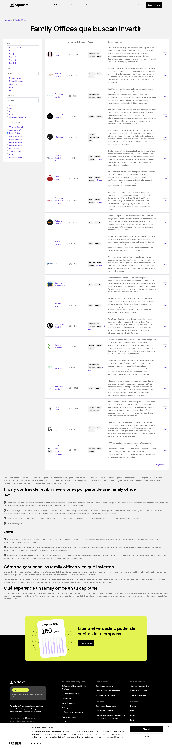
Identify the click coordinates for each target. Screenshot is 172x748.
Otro (11, 154)
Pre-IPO (12, 63)
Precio (88, 5)
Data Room (66, 698)
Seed (11, 54)
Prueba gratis (86, 643)
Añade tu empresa (138, 695)
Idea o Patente (15, 48)
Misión (133, 706)
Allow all (146, 729)
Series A (12, 57)
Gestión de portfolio (104, 686)
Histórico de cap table (105, 695)
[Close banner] (168, 726)
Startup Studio (15, 151)
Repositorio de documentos (108, 691)
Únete (132, 715)
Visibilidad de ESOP (138, 691)
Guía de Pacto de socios (72, 712)
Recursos (74, 5)
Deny (146, 737)
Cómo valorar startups (71, 693)
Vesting (65, 707)
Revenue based (15, 157)
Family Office (14, 133)
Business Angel (15, 139)
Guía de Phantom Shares (141, 686)
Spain (11, 87)
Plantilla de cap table (105, 710)
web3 (11, 108)
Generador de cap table (106, 706)
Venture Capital (16, 127)
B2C (11, 111)
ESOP (64, 721)
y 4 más (99, 159)
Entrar (140, 5)
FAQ (132, 720)
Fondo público (15, 142)
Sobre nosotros (103, 5)
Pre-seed (13, 51)
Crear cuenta (154, 5)
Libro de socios (68, 703)
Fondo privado (15, 145)
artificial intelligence (17, 117)
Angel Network (15, 136)
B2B (11, 114)
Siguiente (160, 464)
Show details (36, 743)
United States (15, 78)
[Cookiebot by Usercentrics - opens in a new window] (15, 743)
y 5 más (99, 180)
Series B (12, 60)
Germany (13, 84)
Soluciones (58, 5)
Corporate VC (15, 130)
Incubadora (14, 148)
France (12, 90)
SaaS (11, 105)
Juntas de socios (69, 717)
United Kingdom (16, 81)
